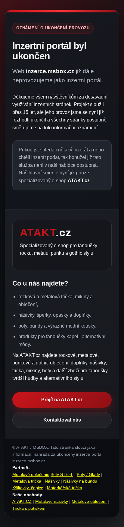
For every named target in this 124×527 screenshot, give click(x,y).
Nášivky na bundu (80, 481)
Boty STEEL (62, 474)
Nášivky (52, 481)
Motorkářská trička (64, 487)
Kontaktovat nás (62, 419)
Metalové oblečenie (30, 474)
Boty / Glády (88, 474)
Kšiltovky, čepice (27, 487)
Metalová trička (26, 481)
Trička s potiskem (28, 508)
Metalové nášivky (51, 501)
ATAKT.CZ (22, 501)
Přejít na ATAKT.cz (62, 399)
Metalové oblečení (89, 501)
